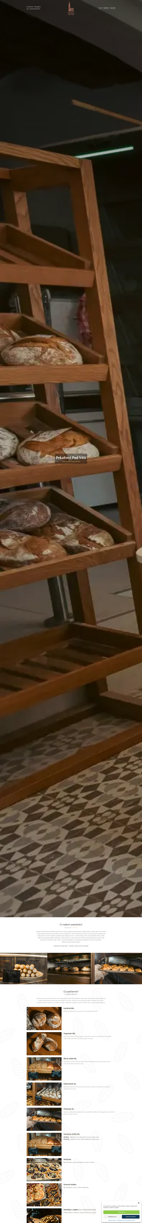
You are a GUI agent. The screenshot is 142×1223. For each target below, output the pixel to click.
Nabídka (106, 8)
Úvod (100, 8)
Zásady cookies (112, 1220)
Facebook (30, 7)
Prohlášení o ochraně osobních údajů (126, 1220)
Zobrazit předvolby (131, 1216)
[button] (139, 1203)
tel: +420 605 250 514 (33, 9)
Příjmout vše (121, 1212)
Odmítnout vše (112, 1216)
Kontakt (112, 8)
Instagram (37, 7)
